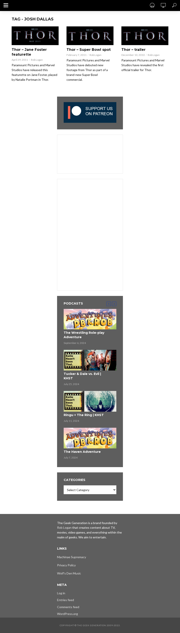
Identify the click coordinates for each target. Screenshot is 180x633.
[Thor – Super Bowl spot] (90, 35)
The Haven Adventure (82, 452)
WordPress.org (67, 614)
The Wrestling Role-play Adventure (84, 335)
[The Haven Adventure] (90, 438)
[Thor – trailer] (144, 35)
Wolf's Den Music (69, 573)
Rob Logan (37, 59)
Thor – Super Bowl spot (89, 50)
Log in (61, 593)
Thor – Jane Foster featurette (29, 52)
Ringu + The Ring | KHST (84, 415)
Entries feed (65, 600)
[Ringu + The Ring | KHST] (90, 401)
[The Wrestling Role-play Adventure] (90, 319)
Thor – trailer (133, 50)
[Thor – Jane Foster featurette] (35, 35)
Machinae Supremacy (71, 557)
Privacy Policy (66, 565)
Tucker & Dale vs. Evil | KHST (82, 376)
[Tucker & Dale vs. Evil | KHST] (90, 360)
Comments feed (68, 607)
